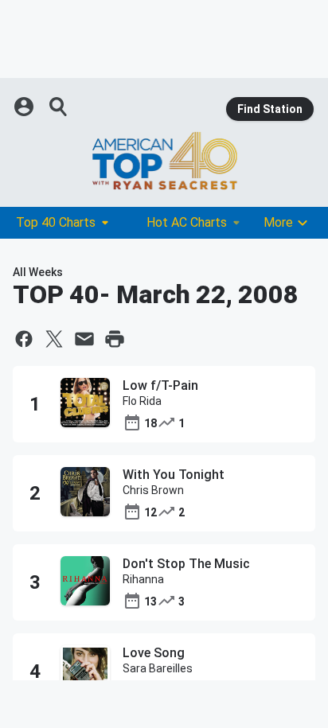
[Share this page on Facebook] (24, 339)
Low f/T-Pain (160, 385)
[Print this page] (114, 339)
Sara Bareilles (158, 668)
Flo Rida (142, 401)
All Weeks (38, 272)
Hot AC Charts (186, 222)
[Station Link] (164, 161)
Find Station (270, 109)
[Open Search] (58, 106)
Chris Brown (153, 490)
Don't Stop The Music (186, 563)
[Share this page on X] (54, 339)
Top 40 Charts (56, 222)
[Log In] (25, 106)
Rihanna (143, 579)
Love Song (154, 652)
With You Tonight (174, 474)
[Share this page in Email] (84, 339)
